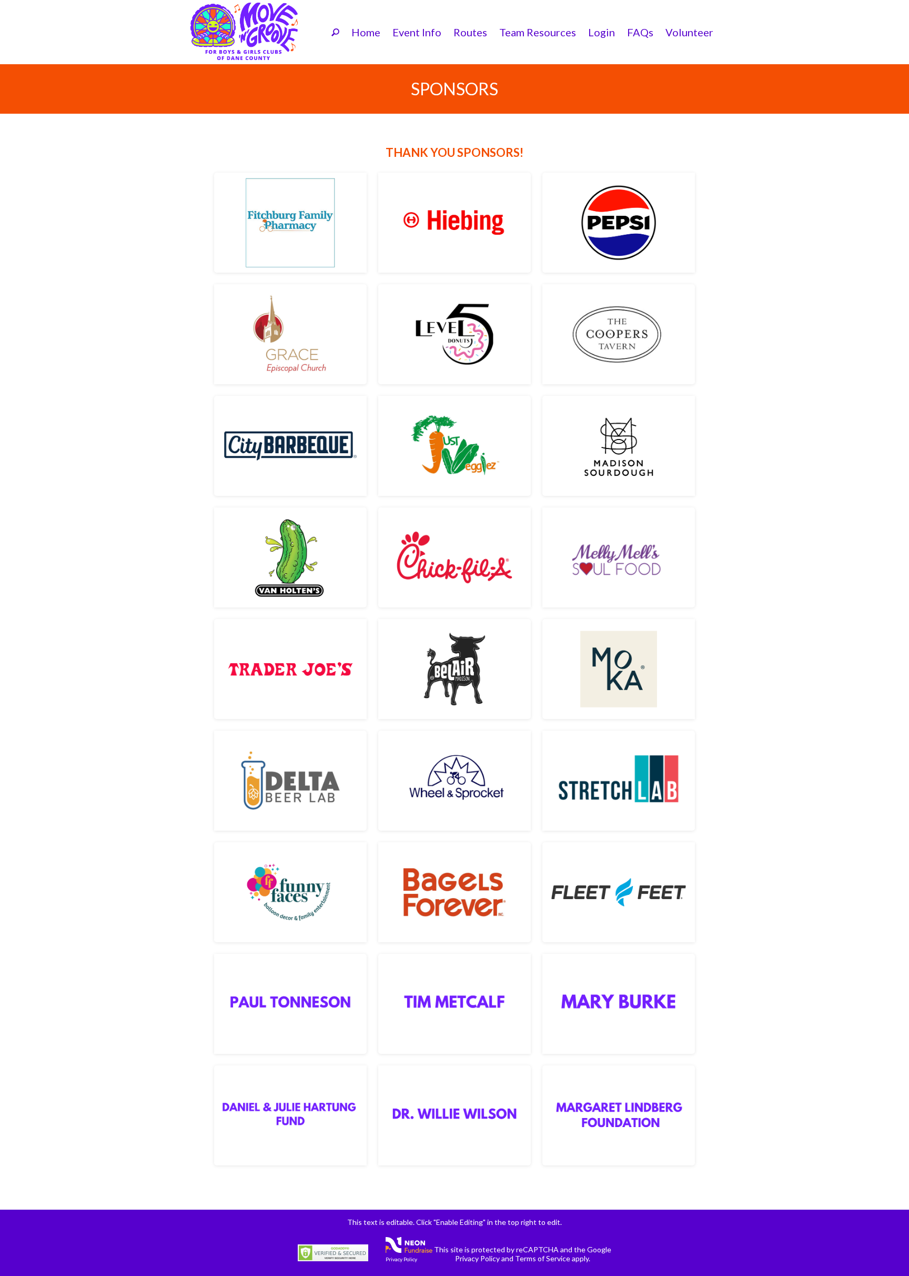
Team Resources (537, 32)
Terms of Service (542, 1258)
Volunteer (689, 32)
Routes (470, 32)
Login (601, 32)
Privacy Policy (401, 1259)
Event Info (416, 32)
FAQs (640, 32)
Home (365, 32)
